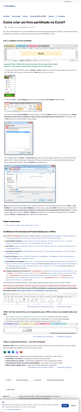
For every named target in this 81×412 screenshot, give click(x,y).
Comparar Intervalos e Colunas (25, 258)
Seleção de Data (56, 263)
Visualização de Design (43, 261)
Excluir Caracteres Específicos (65, 271)
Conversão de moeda (33, 277)
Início (9, 380)
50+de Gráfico (12, 273)
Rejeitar (73, 405)
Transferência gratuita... (64, 307)
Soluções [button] (6, 16)
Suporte (51, 16)
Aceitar (65, 405)
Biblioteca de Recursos (31, 263)
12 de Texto (37, 271)
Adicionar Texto (50, 271)
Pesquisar (61, 16)
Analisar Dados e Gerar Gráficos (32, 238)
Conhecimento (23, 380)
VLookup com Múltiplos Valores (44, 246)
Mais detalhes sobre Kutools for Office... (41, 367)
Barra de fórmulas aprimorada (60, 261)
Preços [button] (25, 16)
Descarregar (16, 16)
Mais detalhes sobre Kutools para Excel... (40, 307)
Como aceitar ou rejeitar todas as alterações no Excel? (22, 225)
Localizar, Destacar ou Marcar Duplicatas (34, 241)
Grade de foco (28, 261)
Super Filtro (48, 266)
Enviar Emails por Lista (35, 266)
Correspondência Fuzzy (13, 248)
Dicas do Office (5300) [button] (38, 16)
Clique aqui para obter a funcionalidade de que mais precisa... (37, 290)
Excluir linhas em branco (57, 241)
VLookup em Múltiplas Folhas (65, 246)
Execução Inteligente (55, 236)
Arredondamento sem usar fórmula (41, 243)
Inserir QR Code (30, 275)
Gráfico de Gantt (24, 273)
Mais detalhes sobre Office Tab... (43, 336)
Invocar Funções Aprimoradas (52, 238)
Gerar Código (68, 236)
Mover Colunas (49, 256)
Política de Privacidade (56, 380)
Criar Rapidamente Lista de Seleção (32, 251)
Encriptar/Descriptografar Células (16, 266)
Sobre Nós (11, 389)
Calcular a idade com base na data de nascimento (62, 273)
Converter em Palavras (19, 277)
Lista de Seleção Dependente (54, 251)
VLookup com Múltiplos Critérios (23, 246)
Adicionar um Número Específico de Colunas (30, 256)
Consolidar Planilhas (70, 263)
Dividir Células (16, 280)
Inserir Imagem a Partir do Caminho (46, 275)
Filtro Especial (58, 266)
